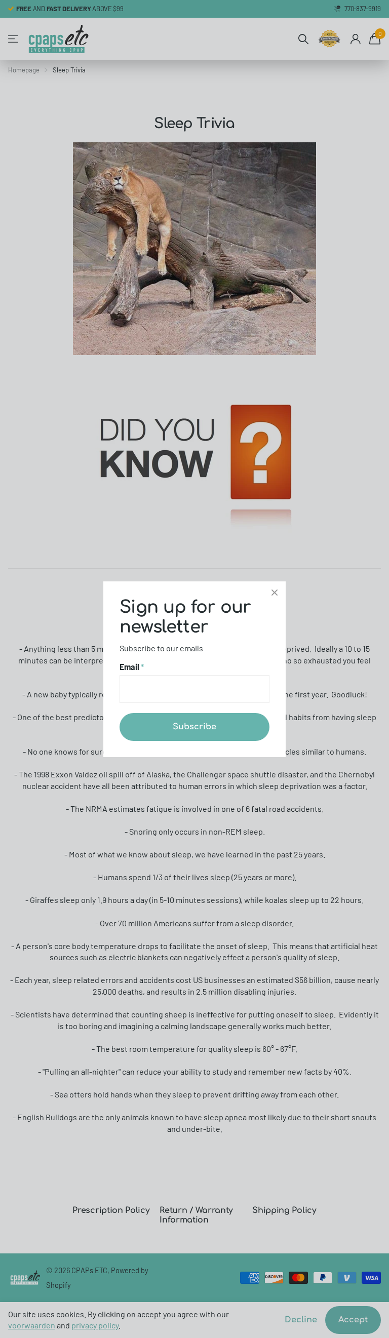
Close (274, 592)
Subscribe (194, 726)
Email (132, 667)
